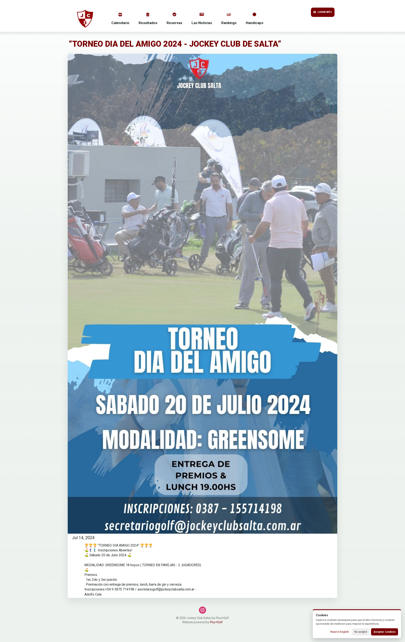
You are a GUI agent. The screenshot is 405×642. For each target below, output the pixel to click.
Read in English (339, 631)
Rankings (228, 23)
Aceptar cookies (385, 631)
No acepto (360, 631)
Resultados (148, 23)
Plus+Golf (216, 622)
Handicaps (254, 23)
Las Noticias (202, 23)
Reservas (174, 23)
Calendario (120, 23)
